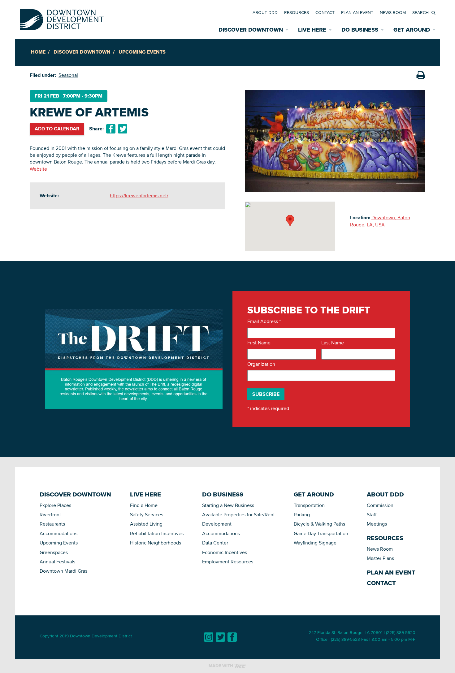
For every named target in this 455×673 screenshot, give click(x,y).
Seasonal (68, 75)
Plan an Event (357, 12)
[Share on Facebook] (110, 128)
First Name (259, 342)
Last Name (332, 342)
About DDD (265, 12)
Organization (261, 364)
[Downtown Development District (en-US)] (62, 18)
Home (38, 51)
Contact (325, 12)
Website (38, 169)
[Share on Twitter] (122, 128)
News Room (393, 12)
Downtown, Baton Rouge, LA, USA (380, 221)
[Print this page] (420, 75)
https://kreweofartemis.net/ (139, 195)
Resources (296, 12)
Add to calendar (57, 128)
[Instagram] (208, 637)
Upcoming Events (142, 51)
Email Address (264, 321)
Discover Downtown (82, 51)
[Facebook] (232, 637)
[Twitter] (220, 637)
